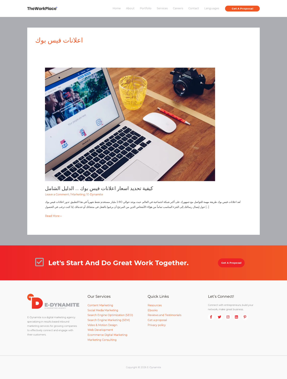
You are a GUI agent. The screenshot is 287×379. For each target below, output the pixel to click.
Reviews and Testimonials (164, 315)
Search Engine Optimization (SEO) (110, 315)
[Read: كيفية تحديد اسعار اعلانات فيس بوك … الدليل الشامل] (130, 124)
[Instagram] (228, 317)
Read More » (53, 215)
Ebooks (152, 310)
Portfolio (145, 8)
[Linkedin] (236, 317)
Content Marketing (100, 305)
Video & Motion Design (102, 325)
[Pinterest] (245, 317)
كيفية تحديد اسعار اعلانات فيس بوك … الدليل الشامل (99, 188)
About (130, 8)
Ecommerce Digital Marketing (107, 334)
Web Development (100, 329)
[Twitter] (219, 317)
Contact (193, 8)
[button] (242, 8)
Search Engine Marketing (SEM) (109, 320)
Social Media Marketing (103, 310)
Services (162, 8)
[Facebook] (211, 317)
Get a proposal (157, 320)
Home (117, 8)
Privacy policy (157, 325)
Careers (178, 8)
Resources (155, 305)
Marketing (78, 194)
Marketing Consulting (102, 339)
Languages (211, 8)
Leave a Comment (57, 194)
